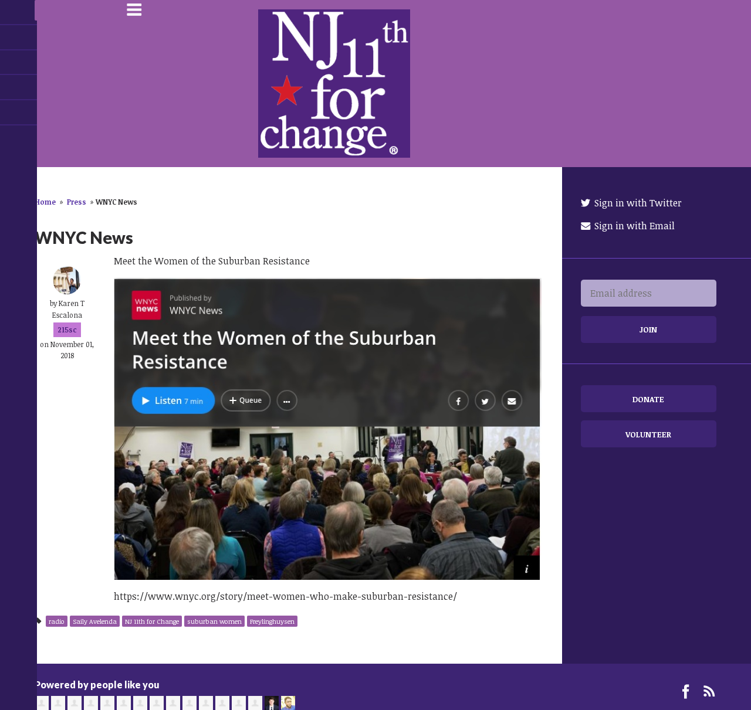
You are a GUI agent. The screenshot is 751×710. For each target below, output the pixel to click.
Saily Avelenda (95, 621)
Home (45, 201)
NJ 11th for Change (152, 621)
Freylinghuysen (272, 621)
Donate (648, 399)
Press (76, 201)
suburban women (214, 621)
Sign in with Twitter (637, 202)
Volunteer (648, 434)
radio (57, 621)
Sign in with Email (633, 225)
